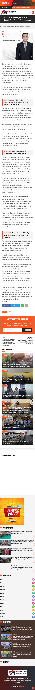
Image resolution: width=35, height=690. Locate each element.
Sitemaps (9, 679)
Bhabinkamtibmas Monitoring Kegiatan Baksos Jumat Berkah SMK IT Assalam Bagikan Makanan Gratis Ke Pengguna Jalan (22, 567)
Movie (1, 607)
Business (2, 583)
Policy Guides (20, 681)
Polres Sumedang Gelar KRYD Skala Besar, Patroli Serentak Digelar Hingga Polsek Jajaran (22, 629)
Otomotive (2, 614)
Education (2, 590)
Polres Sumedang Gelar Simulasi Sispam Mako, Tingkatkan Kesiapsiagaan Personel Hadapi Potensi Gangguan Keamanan (22, 637)
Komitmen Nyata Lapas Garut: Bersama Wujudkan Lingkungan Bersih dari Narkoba (15, 427)
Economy (2, 586)
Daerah (10, 312)
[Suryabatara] (17, 675)
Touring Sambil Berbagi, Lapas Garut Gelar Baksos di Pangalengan (16, 381)
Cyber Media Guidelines (10, 681)
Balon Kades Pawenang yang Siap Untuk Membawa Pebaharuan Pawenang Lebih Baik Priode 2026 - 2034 (16, 365)
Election (2, 593)
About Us (15, 679)
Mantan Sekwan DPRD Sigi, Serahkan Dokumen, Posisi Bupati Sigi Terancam (16, 235)
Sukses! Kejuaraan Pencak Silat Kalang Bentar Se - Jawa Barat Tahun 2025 (22, 533)
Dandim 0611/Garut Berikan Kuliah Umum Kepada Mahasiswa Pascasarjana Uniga (21, 645)
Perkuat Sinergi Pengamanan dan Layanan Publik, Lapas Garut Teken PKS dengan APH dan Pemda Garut (17, 396)
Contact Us (21, 679)
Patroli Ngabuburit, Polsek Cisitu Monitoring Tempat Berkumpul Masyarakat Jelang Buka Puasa (22, 558)
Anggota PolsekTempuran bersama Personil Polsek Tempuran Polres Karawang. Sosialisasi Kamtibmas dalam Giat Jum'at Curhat (22, 542)
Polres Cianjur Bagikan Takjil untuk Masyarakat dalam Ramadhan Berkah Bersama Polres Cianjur (22, 550)
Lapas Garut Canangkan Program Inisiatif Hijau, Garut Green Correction (16, 442)
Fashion (2, 597)
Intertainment (3, 600)
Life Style (2, 603)
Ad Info (26, 679)
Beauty (1, 579)
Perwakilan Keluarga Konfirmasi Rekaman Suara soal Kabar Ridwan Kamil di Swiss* (16, 102)
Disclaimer (28, 681)
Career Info (17, 683)
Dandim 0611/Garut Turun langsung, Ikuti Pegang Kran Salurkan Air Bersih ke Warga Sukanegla (21, 654)
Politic (1, 617)
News (1, 610)
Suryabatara (21, 686)
